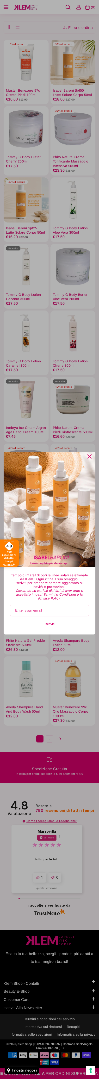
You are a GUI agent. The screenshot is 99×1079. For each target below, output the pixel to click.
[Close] (89, 456)
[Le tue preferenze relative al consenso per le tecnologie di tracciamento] (90, 1070)
